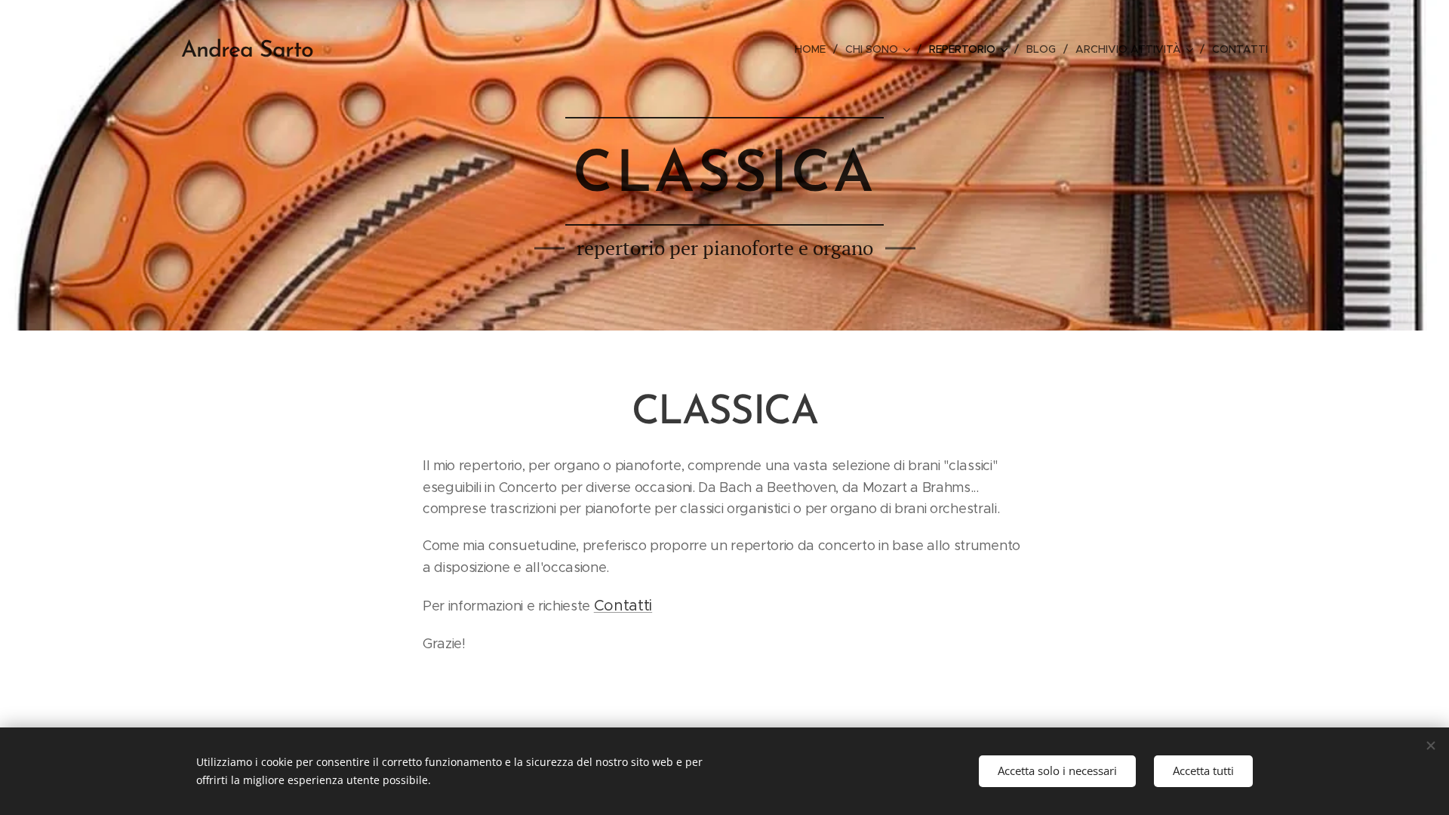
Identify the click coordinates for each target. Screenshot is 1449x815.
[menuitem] (814, 49)
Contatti (623, 605)
